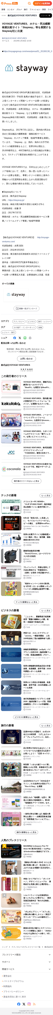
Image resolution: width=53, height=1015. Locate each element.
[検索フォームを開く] (29, 3)
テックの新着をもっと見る (26, 602)
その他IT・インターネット (24, 327)
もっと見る (45, 495)
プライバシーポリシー (13, 991)
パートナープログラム (13, 981)
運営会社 (7, 976)
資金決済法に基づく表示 (14, 997)
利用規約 (7, 986)
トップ (4, 947)
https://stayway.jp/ (16, 200)
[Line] (25, 338)
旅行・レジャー (44, 321)
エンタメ (10, 9)
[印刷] (30, 338)
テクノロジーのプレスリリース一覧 (26, 947)
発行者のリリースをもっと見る (26, 481)
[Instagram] (29, 1004)
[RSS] (34, 1004)
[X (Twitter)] (20, 338)
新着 (3, 9)
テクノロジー (19, 321)
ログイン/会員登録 (42, 3)
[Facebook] (14, 338)
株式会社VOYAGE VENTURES (14, 38)
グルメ (19, 9)
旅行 (26, 9)
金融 (40, 327)
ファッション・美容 (38, 9)
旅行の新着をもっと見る (26, 832)
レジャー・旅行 (8, 332)
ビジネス (31, 321)
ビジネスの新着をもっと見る (26, 717)
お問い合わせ (26, 359)
